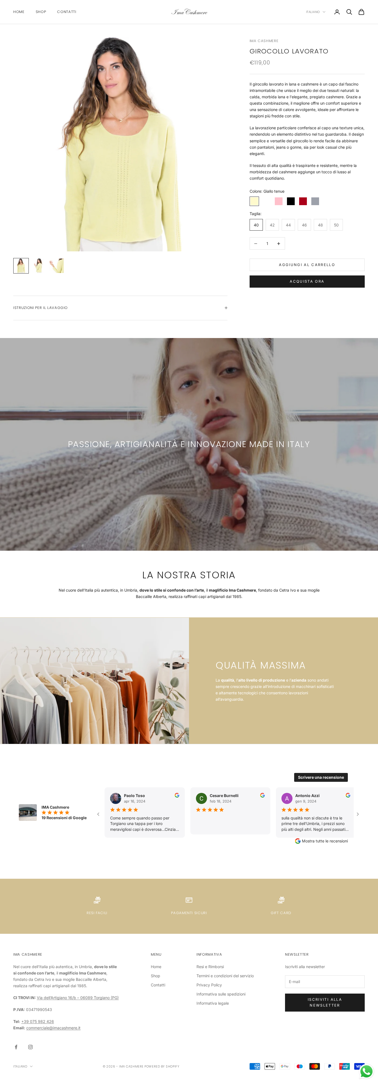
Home (19, 11)
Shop (41, 11)
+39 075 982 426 (37, 1021)
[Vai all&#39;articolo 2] (38, 266)
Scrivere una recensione (321, 777)
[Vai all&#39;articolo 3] (56, 266)
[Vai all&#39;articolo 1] (21, 266)
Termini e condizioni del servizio (225, 975)
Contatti (66, 11)
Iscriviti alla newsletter (325, 1002)
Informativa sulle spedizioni (220, 994)
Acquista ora (307, 281)
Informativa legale (212, 1003)
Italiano (313, 12)
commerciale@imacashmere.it (53, 1027)
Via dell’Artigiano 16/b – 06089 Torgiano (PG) (78, 997)
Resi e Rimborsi (210, 966)
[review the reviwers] (167, 795)
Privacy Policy (209, 985)
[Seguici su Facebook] (16, 1047)
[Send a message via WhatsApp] (366, 1071)
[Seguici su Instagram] (30, 1047)
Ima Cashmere (264, 40)
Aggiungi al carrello (307, 264)
